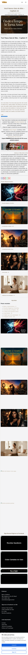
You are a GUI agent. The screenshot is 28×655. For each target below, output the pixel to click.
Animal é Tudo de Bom (7, 608)
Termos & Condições (7, 626)
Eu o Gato (4, 611)
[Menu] (25, 2)
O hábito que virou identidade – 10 (8, 295)
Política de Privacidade (7, 628)
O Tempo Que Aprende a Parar (7, 249)
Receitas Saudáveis (6, 613)
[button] (2, 178)
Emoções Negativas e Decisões (8, 203)
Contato (4, 623)
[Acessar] (22, 2)
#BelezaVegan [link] (11, 136)
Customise (14, 648)
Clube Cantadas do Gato (8, 609)
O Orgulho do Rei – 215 (9, 316)
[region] (14, 644)
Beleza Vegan (12, 129)
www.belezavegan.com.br (8, 599)
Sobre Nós (4, 624)
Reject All (14, 652)
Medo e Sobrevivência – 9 (9, 306)
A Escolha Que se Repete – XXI (8, 226)
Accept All (14, 645)
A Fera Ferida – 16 (5, 272)
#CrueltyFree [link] (18, 136)
